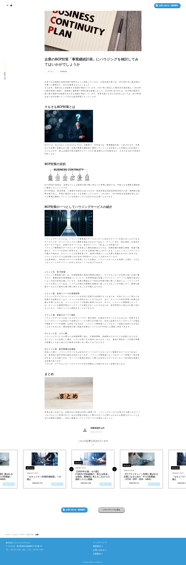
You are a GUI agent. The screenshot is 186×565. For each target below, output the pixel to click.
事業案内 (97, 546)
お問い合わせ (99, 550)
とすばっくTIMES (18, 534)
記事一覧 (30, 534)
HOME (7, 534)
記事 (37, 534)
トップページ (99, 542)
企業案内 (97, 554)
